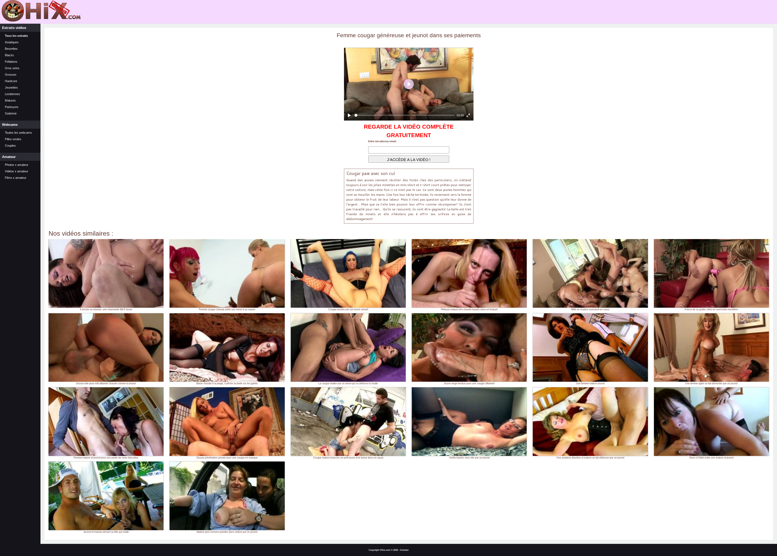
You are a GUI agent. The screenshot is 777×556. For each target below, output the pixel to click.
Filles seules (13, 139)
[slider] (405, 115)
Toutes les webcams (18, 132)
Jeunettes (11, 87)
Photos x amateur (16, 164)
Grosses (10, 74)
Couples (10, 145)
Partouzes (11, 107)
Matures (10, 100)
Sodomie (11, 113)
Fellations (11, 61)
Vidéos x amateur (16, 171)
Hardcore (11, 81)
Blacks (9, 55)
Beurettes (11, 48)
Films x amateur (15, 177)
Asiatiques (12, 42)
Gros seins (12, 68)
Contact (404, 550)
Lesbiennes (12, 94)
